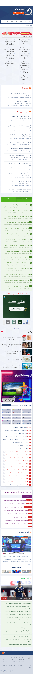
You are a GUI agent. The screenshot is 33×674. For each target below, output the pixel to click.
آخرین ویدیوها (24, 532)
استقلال (29, 412)
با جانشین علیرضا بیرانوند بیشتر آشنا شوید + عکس (20, 636)
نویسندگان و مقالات (21, 112)
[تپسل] (3, 32)
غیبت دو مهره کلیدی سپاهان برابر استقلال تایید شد (20, 644)
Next (29, 544)
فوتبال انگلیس (18, 415)
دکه (9, 423)
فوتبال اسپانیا (28, 415)
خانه (31, 3)
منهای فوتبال (18, 417)
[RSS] (30, 88)
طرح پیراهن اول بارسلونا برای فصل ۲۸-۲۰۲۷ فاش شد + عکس (18, 611)
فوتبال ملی (29, 409)
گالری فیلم (19, 423)
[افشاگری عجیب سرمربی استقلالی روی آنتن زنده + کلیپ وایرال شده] (16, 545)
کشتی (20, 420)
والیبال (30, 420)
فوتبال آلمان (29, 417)
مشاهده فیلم (17, 567)
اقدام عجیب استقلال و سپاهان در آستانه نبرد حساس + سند (18, 603)
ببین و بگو (24, 88)
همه (9, 405)
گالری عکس (29, 423)
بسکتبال (8, 417)
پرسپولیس (19, 412)
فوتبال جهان (8, 412)
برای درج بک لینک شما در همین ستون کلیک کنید (17, 294)
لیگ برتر (8, 409)
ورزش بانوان (8, 420)
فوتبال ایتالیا (8, 415)
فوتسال (19, 409)
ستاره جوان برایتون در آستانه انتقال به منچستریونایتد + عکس (18, 614)
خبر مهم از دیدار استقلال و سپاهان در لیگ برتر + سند (19, 628)
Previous (3, 544)
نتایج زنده (16, 328)
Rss (5, 653)
